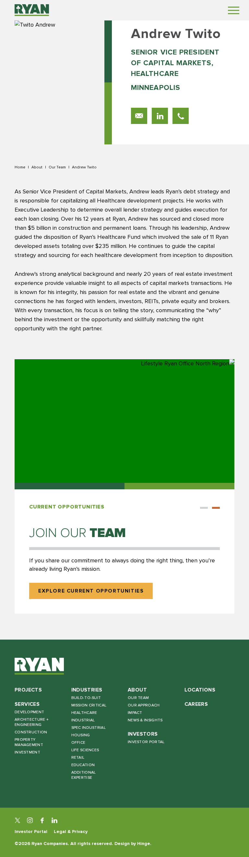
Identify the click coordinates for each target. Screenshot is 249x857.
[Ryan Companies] (32, 10)
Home (20, 167)
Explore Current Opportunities (91, 591)
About (36, 167)
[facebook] (42, 820)
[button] (204, 508)
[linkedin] (54, 820)
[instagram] (30, 820)
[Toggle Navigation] (233, 10)
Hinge (143, 843)
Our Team (57, 167)
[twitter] (17, 820)
